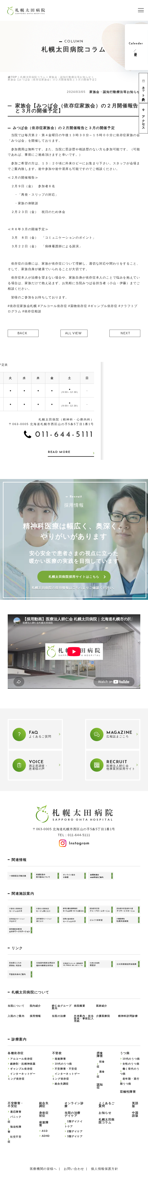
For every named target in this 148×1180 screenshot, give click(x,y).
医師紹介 (101, 1005)
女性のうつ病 (131, 1063)
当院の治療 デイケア (73, 1114)
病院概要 (79, 1005)
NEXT (125, 333)
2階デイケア (75, 1131)
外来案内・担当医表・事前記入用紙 (84, 1018)
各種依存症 (16, 1053)
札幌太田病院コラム (32, 77)
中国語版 (135, 1114)
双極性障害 (128, 1091)
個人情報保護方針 (104, 1168)
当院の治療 (59, 1016)
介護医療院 (103, 1016)
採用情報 (35, 1016)
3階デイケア (75, 1136)
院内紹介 (35, 1005)
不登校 (57, 1053)
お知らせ (105, 1112)
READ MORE (59, 452)
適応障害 (15, 1111)
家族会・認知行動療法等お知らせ (70, 77)
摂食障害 (100, 1054)
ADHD (46, 1135)
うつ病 (125, 1053)
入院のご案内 (16, 1016)
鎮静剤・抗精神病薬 (22, 1063)
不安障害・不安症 (66, 1068)
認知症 (100, 1086)
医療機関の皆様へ (43, 1168)
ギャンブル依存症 (21, 1068)
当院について (16, 1005)
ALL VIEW (73, 333)
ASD (45, 1131)
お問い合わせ (74, 1168)
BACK (22, 333)
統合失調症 (62, 1083)
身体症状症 (44, 1114)
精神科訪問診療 (128, 1016)
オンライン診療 (74, 1104)
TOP (14, 77)
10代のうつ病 (63, 1063)
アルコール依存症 (21, 1058)
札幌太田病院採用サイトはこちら (74, 576)
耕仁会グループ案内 (61, 1007)
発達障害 (60, 1058)
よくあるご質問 (107, 1104)
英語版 (135, 1104)
